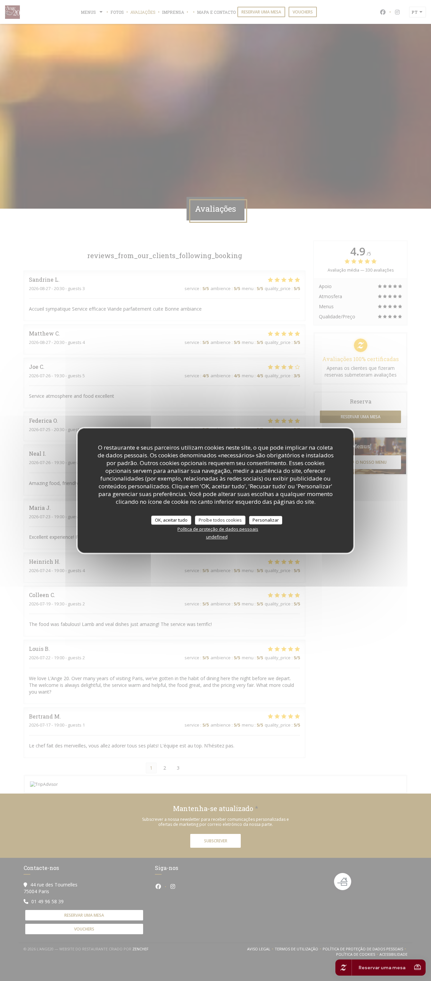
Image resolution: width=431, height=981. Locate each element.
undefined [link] (217, 537)
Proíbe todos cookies (220, 520)
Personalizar (266, 520)
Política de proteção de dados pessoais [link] (217, 529)
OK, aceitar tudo (171, 520)
